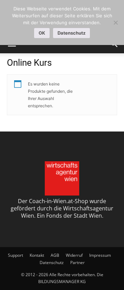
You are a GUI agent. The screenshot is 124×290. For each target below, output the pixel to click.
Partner (77, 262)
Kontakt (37, 255)
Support (15, 255)
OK (42, 33)
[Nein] (115, 22)
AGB (55, 255)
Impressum (100, 255)
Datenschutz (52, 262)
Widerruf (74, 255)
